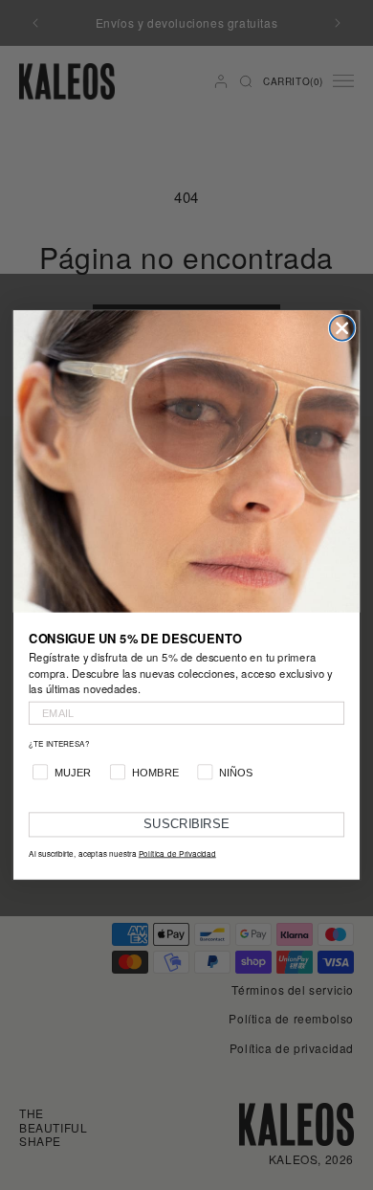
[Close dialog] (342, 328)
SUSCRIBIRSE (186, 824)
